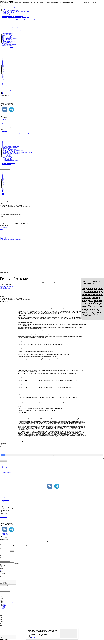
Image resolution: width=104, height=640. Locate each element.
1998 (3, 77)
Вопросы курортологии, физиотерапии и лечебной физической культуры (15, 17)
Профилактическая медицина (7, 34)
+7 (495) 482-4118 (5, 500)
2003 (3, 72)
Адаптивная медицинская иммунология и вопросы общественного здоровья (16, 11)
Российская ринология (6, 36)
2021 (3, 54)
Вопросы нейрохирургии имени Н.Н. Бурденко (11, 18)
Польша (3, 607)
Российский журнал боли (7, 39)
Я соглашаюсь (68, 633)
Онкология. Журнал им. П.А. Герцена (9, 29)
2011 (3, 64)
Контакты (4, 86)
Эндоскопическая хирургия (7, 45)
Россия (11, 602)
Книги (3, 81)
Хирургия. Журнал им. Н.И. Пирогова (9, 44)
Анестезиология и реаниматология (8, 12)
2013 (3, 62)
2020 (3, 55)
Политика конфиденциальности (8, 470)
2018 (3, 57)
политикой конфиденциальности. (14, 450)
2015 (3, 60)
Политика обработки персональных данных (10, 471)
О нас (3, 83)
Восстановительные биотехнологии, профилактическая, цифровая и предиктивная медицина (19, 19)
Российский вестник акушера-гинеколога (10, 38)
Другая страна (4, 609)
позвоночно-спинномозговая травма (6, 286)
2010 (3, 65)
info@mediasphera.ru (6, 105)
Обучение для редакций (6, 472)
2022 (3, 53)
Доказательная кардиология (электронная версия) (11, 142)
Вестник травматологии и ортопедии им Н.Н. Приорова (12, 16)
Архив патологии (5, 13)
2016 (3, 59)
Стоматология (4, 40)
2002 (3, 73)
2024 (3, 174)
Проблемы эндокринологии (7, 33)
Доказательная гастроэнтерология (8, 141)
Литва (3, 608)
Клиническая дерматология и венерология (10, 25)
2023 (3, 52)
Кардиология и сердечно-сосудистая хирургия (10, 24)
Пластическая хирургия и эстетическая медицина (11, 31)
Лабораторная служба (6, 26)
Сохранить (2, 639)
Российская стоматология (7, 37)
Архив (3, 464)
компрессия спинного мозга (5, 288)
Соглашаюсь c (5, 450)
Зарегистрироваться (3, 585)
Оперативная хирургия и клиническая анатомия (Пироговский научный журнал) (17, 30)
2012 (3, 63)
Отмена (6, 639)
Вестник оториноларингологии (8, 14)
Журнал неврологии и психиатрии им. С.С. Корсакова (12, 143)
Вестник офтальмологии (6, 15)
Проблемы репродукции (6, 32)
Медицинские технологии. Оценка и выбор (10, 27)
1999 (3, 76)
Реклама (3, 84)
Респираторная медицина (7, 35)
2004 (3, 71)
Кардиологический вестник (7, 23)
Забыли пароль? (3, 570)
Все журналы (12, 7)
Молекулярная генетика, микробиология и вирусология (12, 28)
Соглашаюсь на (5, 449)
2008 (3, 67)
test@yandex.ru (4, 541)
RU (10, 90)
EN (2, 92)
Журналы (4, 79)
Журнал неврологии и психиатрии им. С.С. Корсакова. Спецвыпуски (15, 22)
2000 (3, 75)
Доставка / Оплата (5, 85)
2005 (3, 70)
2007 (3, 68)
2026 (3, 50)
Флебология (4, 43)
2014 (3, 61)
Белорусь (4, 605)
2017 (3, 58)
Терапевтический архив (6, 42)
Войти (1, 571)
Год (11, 168)
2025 (3, 173)
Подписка (4, 463)
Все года (11, 47)
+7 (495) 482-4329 (5, 501)
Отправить (16, 563)
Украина (3, 606)
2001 (3, 74)
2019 (3, 56)
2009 (3, 66)
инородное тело (3, 287)
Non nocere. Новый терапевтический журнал (10, 10)
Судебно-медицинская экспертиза (8, 41)
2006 (3, 69)
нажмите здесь (35, 637)
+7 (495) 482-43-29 (3, 119)
